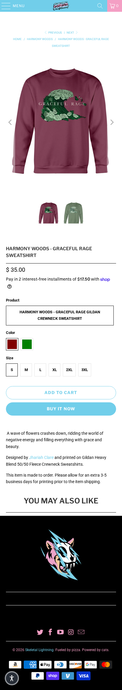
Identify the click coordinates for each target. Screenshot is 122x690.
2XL (69, 370)
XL (54, 370)
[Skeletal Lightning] (61, 6)
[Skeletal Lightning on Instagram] (71, 632)
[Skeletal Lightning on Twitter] (40, 632)
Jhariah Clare (41, 457)
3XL (84, 370)
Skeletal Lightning (39, 650)
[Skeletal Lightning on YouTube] (60, 632)
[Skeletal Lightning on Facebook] (50, 632)
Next (71, 32)
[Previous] (10, 122)
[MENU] (3, 6)
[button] (12, 678)
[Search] (100, 6)
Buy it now (61, 408)
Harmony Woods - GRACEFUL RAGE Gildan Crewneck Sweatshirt (60, 315)
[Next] (111, 122)
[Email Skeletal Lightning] (81, 632)
